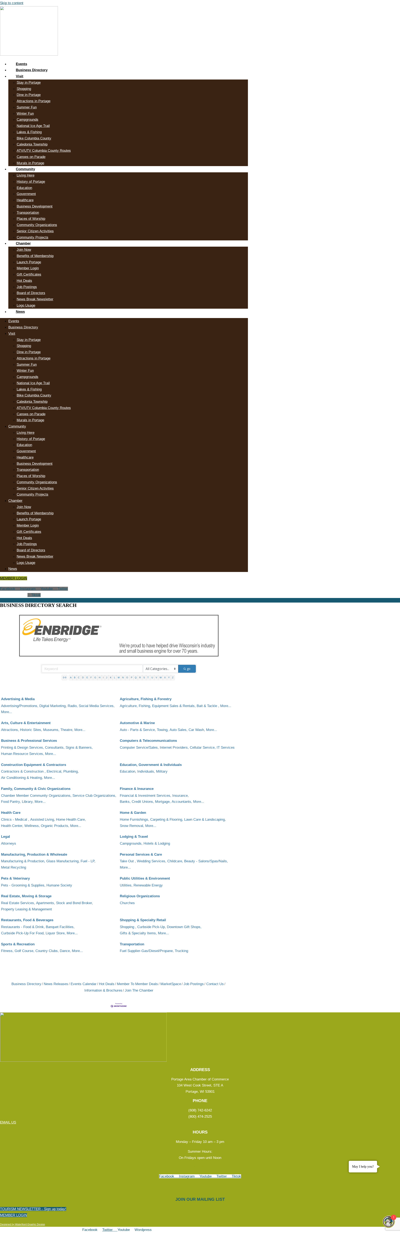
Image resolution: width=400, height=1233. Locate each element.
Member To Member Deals (137, 984)
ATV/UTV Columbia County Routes (44, 151)
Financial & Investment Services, (145, 796)
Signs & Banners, (79, 747)
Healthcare (25, 200)
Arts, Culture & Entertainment (26, 723)
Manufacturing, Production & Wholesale (34, 854)
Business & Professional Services (29, 741)
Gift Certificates (29, 274)
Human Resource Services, (22, 754)
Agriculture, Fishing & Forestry (145, 699)
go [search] (188, 669)
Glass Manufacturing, (63, 861)
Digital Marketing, (53, 706)
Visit (19, 76)
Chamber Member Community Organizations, (36, 796)
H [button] (99, 677)
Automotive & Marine (137, 723)
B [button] (74, 677)
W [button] (161, 677)
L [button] (114, 677)
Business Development (34, 206)
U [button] (152, 677)
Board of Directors (31, 293)
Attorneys (8, 843)
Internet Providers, (174, 747)
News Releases (56, 984)
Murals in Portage (30, 163)
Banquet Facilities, (60, 927)
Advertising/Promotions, (19, 706)
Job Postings (27, 287)
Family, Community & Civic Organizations (35, 789)
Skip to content (11, 3)
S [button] (144, 677)
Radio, (73, 706)
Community (25, 169)
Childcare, (175, 861)
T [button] (148, 677)
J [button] (106, 677)
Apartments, (45, 903)
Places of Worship (31, 219)
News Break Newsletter (35, 299)
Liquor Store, (56, 933)
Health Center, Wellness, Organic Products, (35, 826)
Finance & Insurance (137, 789)
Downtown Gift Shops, (184, 927)
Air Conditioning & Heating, (22, 778)
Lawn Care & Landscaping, (205, 820)
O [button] (127, 677)
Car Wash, (197, 730)
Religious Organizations (140, 896)
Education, (128, 771)
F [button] (91, 677)
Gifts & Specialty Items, (138, 933)
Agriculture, (129, 706)
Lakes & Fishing (29, 132)
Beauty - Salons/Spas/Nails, (206, 861)
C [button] (79, 677)
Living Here (25, 175)
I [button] (103, 677)
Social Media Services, (97, 706)
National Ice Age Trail (33, 126)
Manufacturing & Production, (23, 861)
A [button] (70, 677)
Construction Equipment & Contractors (33, 765)
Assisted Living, (42, 820)
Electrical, (54, 771)
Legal (5, 837)
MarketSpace (170, 984)
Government (26, 194)
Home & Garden (133, 813)
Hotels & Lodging (157, 843)
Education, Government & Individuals (151, 765)
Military (162, 771)
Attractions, (10, 730)
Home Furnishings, (134, 820)
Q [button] (136, 677)
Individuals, (146, 771)
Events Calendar (83, 984)
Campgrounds (27, 120)
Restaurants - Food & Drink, (23, 927)
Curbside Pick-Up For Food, (23, 933)
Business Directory (32, 70)
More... (6, 712)
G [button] (95, 677)
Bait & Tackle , (208, 706)
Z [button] (173, 677)
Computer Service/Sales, (139, 747)
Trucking (181, 951)
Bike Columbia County (34, 138)
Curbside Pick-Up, (151, 927)
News (20, 312)
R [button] (140, 677)
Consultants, (55, 747)
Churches (127, 903)
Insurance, (180, 796)
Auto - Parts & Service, (138, 730)
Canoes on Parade (31, 157)
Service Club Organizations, (94, 796)
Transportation (28, 213)
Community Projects (32, 237)
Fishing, (145, 706)
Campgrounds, (131, 843)
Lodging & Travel (134, 837)
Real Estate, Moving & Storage (26, 896)
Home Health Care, (71, 820)
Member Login (28, 268)
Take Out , (128, 861)
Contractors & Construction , (23, 771)
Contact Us (215, 984)
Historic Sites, (31, 730)
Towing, (163, 730)
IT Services (226, 747)
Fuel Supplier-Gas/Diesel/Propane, (147, 951)
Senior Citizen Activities (35, 231)
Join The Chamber (139, 990)
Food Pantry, (11, 802)
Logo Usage (26, 305)
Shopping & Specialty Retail (143, 920)
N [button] (123, 677)
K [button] (110, 677)
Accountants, (182, 802)
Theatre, (66, 730)
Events (21, 64)
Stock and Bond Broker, (74, 903)
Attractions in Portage (33, 101)
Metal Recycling (13, 867)
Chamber (23, 243)
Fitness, (7, 951)
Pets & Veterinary (15, 878)
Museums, (51, 730)
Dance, (65, 951)
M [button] (119, 677)
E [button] (87, 677)
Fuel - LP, (88, 861)
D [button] (83, 677)
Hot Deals (24, 281)
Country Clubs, (47, 951)
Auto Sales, (179, 730)
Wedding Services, (151, 861)
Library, (28, 802)
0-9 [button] (64, 677)
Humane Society (59, 885)
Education (24, 188)
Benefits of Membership (35, 256)
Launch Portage (29, 262)
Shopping (24, 89)
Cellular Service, (203, 747)
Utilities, (126, 885)
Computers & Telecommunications (148, 741)
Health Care (10, 813)
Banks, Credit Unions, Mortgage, (145, 802)
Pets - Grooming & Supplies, (23, 885)
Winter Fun (25, 114)
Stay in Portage (29, 83)
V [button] (156, 677)
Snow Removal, (132, 826)
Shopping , (128, 927)
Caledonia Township (32, 144)
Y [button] (169, 677)
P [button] (131, 677)
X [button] (165, 677)
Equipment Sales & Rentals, (174, 706)
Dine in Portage (29, 95)
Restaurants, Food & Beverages (27, 920)
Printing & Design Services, (22, 747)
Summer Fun (27, 107)
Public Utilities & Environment (145, 878)
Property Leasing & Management (26, 909)
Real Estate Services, (18, 903)
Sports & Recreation (18, 944)
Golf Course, (24, 951)
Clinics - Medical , (15, 820)
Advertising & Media (18, 699)
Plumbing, (71, 771)
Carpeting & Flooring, (166, 820)
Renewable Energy (148, 885)
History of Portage (31, 182)
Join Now (24, 250)
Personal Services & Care (141, 854)
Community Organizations (37, 225)
